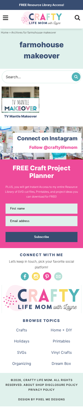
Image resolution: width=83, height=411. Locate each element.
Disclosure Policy (61, 385)
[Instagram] (36, 276)
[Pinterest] (47, 276)
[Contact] (58, 276)
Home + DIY (61, 330)
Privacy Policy (41, 389)
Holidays (21, 341)
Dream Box (61, 363)
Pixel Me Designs (50, 399)
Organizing (21, 363)
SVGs (21, 352)
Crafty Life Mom (41, 18)
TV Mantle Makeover (20, 116)
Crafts (21, 330)
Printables (61, 341)
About (29, 385)
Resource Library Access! (41, 5)
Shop (40, 385)
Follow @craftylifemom (53, 147)
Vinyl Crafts (61, 352)
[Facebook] (25, 276)
